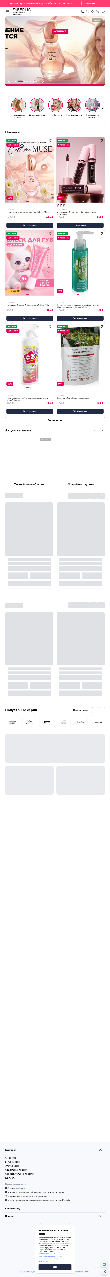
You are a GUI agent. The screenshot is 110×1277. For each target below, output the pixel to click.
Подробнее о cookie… (47, 1254)
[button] (55, 3)
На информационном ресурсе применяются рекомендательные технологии (52, 1259)
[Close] (102, 3)
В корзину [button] (32, 225)
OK (55, 1267)
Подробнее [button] (80, 225)
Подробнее (90, 3)
